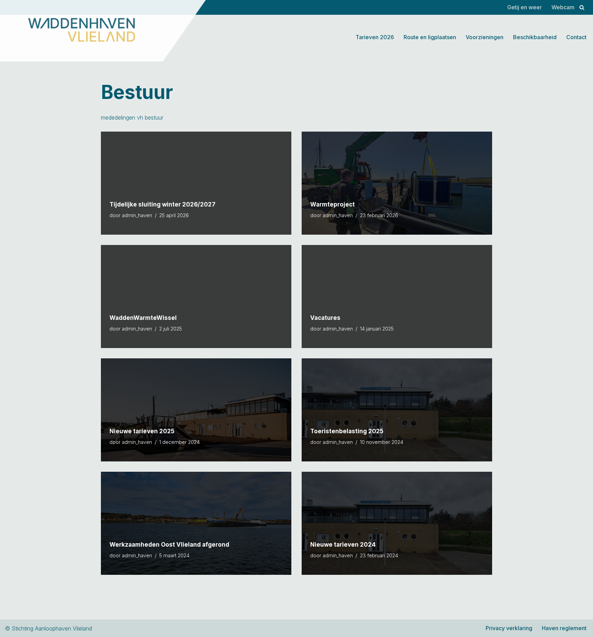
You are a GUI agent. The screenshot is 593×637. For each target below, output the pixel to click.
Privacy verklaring (509, 628)
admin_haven (137, 215)
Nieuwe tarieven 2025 (141, 431)
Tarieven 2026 (375, 37)
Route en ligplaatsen (430, 37)
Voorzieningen (484, 37)
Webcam (562, 7)
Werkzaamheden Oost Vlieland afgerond (169, 544)
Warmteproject (332, 204)
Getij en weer (524, 7)
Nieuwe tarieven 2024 (343, 544)
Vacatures (325, 317)
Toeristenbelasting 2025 (346, 431)
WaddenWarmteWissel (143, 317)
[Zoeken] (581, 7)
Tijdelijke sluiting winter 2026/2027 (162, 204)
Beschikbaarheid (535, 37)
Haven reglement (564, 628)
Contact (576, 37)
